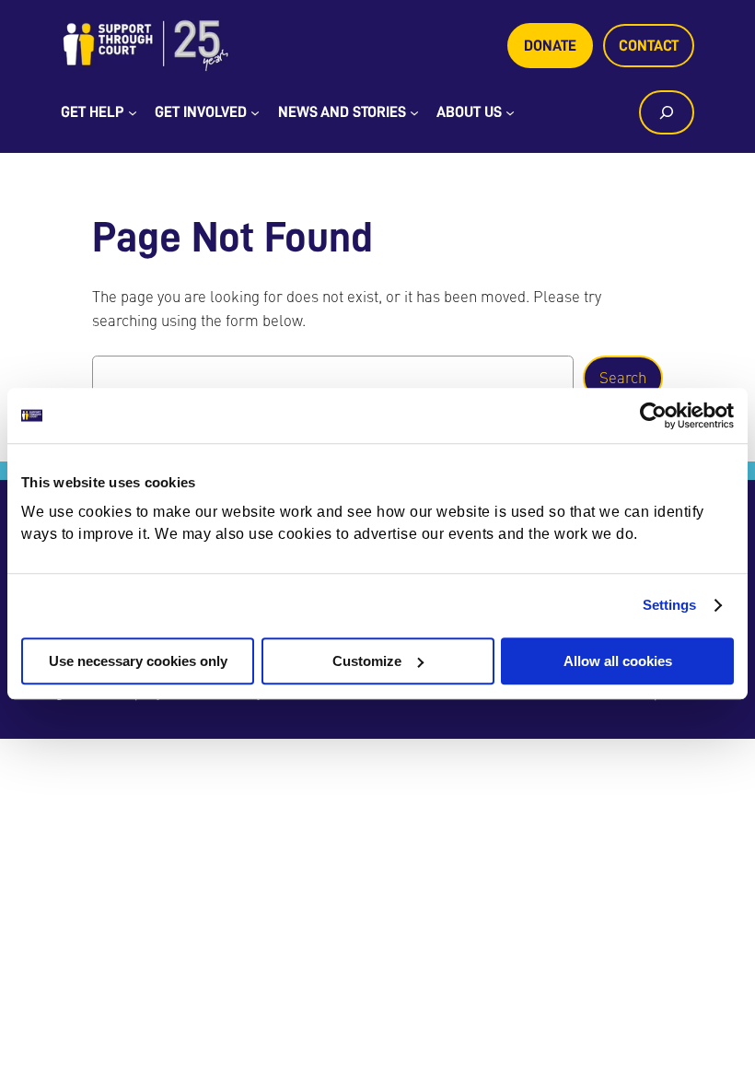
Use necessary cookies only (138, 661)
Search (622, 377)
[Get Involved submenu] (255, 112)
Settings (670, 605)
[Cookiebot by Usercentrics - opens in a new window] (653, 415)
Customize (366, 661)
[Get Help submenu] (132, 112)
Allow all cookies (617, 661)
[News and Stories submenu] (414, 112)
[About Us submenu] (510, 112)
